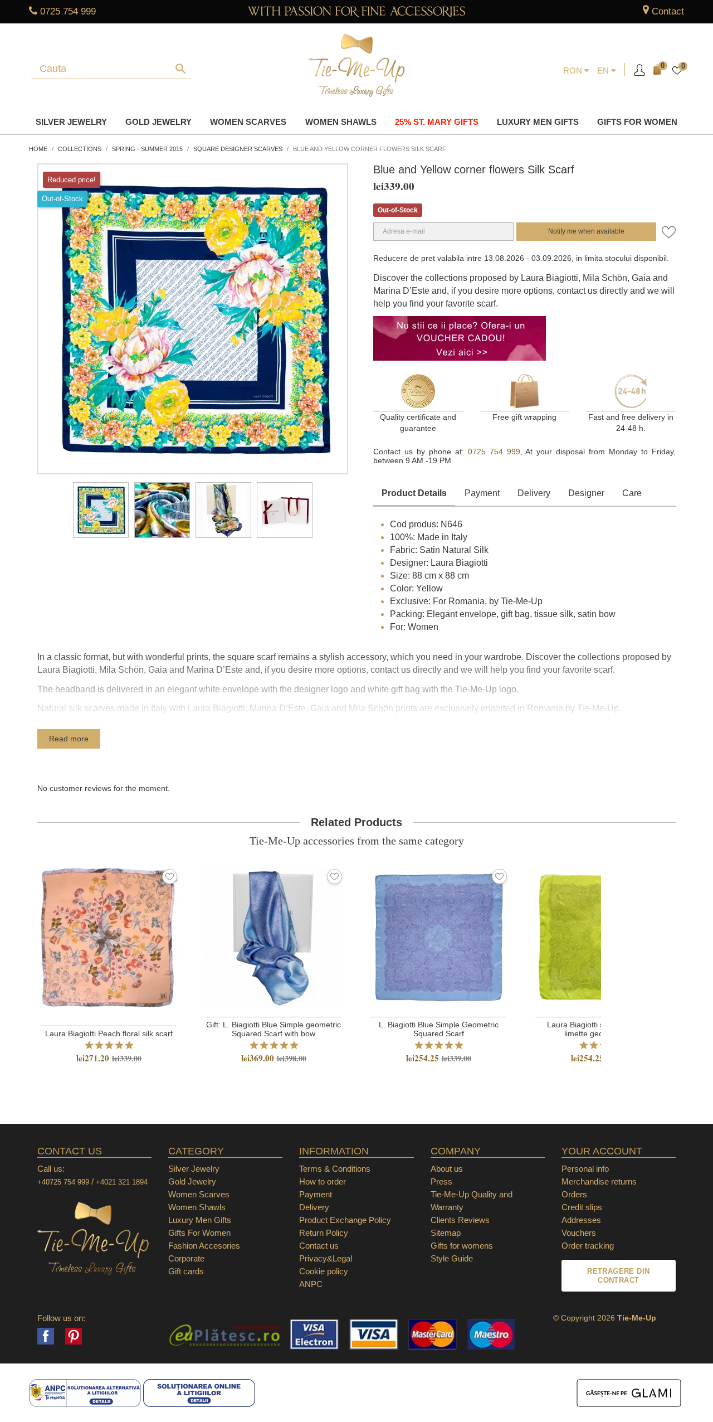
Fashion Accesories (204, 1245)
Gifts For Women (199, 1232)
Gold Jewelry (158, 122)
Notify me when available (586, 231)
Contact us (319, 1245)
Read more (69, 738)
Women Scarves (248, 122)
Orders (574, 1194)
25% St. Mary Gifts (436, 122)
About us (447, 1168)
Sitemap (446, 1232)
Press (441, 1181)
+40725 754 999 (63, 1182)
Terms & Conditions (334, 1168)
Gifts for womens (462, 1245)
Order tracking (587, 1245)
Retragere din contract (618, 1275)
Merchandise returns (599, 1181)
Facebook (45, 1336)
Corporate (186, 1258)
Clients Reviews (460, 1220)
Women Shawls (341, 122)
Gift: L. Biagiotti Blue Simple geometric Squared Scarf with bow (273, 1029)
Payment (482, 493)
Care (632, 493)
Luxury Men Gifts (199, 1220)
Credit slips (581, 1207)
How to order (322, 1181)
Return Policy (323, 1232)
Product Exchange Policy (345, 1220)
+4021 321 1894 (122, 1182)
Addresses (581, 1220)
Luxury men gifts (538, 122)
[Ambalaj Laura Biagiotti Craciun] (284, 510)
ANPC (311, 1284)
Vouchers (578, 1232)
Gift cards (186, 1271)
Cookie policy (323, 1271)
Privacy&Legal (325, 1258)
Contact (668, 11)
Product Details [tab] (414, 493)
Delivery (533, 493)
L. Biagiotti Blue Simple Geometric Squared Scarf (439, 1029)
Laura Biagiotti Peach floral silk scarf (109, 1033)
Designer (586, 493)
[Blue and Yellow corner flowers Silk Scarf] (101, 510)
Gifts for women (637, 122)
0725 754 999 (68, 11)
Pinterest (73, 1336)
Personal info (585, 1168)
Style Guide (452, 1258)
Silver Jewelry (71, 122)
